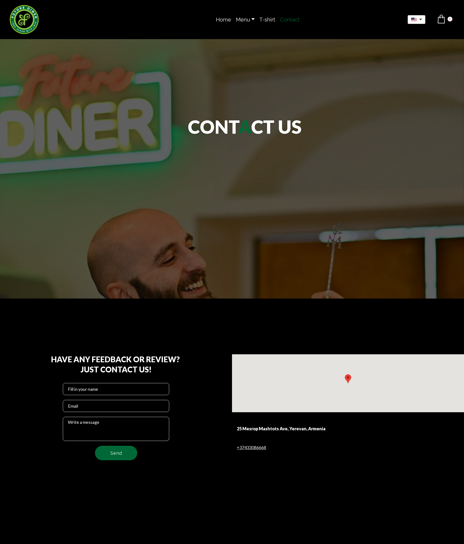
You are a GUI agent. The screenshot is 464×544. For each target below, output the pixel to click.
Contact (290, 19)
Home (223, 19)
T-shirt (267, 19)
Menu (243, 19)
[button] (416, 19)
